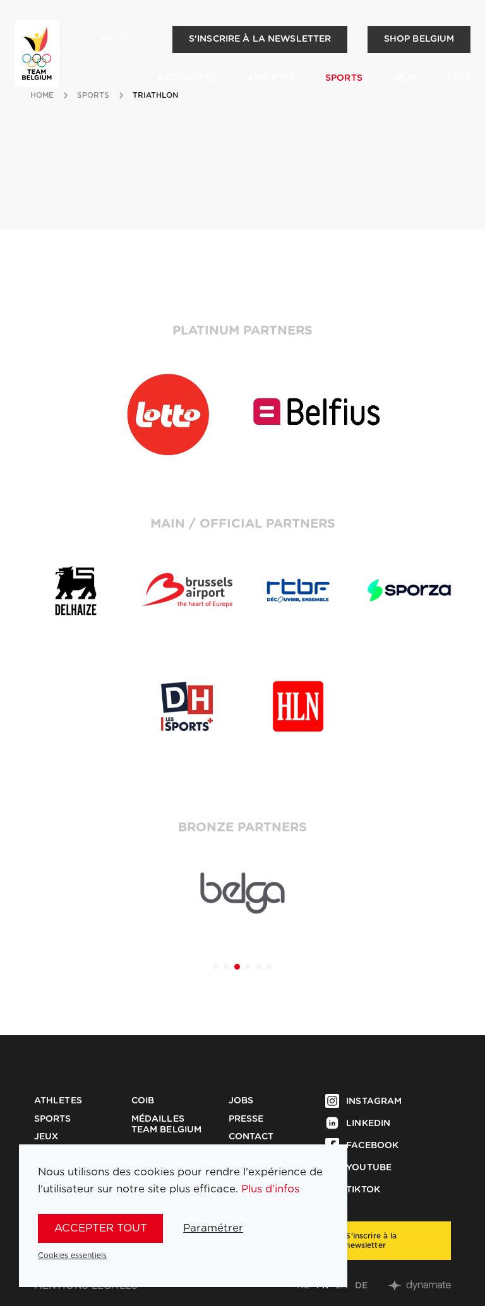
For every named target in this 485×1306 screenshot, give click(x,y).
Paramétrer (213, 1228)
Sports (343, 78)
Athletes (271, 78)
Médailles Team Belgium (166, 1125)
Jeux (405, 78)
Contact (251, 1136)
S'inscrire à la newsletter (260, 39)
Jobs (241, 1100)
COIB (458, 78)
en (126, 39)
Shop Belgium (419, 39)
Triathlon (156, 95)
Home (42, 95)
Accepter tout (100, 1228)
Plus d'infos (270, 1189)
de (146, 39)
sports (93, 95)
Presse (246, 1119)
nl (87, 39)
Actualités (186, 78)
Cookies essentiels (72, 1255)
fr (107, 39)
